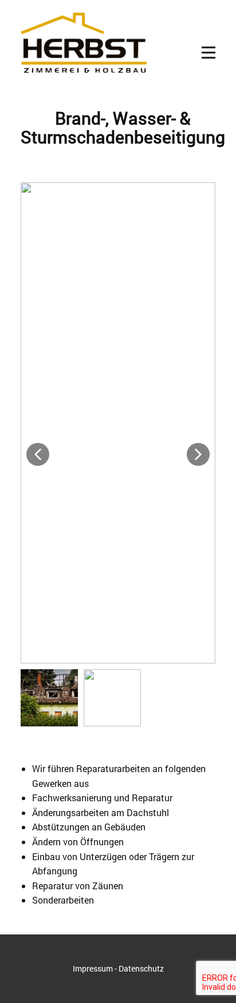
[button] (37, 454)
